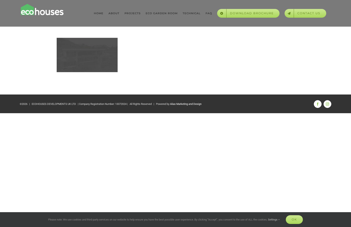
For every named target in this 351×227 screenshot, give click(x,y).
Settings (273, 219)
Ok (294, 219)
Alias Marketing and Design (186, 103)
